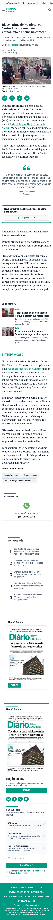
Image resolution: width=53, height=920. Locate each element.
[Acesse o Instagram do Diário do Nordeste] (8, 799)
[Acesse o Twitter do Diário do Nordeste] (20, 799)
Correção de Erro (26, 901)
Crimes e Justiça (30, 475)
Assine (40, 888)
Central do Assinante (19, 892)
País (17, 309)
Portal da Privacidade (38, 896)
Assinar (14, 685)
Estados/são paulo (11, 475)
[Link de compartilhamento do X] (19, 98)
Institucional (37, 892)
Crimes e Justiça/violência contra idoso (19, 481)
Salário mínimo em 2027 (30, 3)
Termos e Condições (34, 871)
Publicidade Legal (27, 888)
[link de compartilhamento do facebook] (12, 98)
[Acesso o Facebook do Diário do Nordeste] (14, 799)
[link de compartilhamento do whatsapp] (4, 98)
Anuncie (13, 888)
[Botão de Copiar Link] (27, 98)
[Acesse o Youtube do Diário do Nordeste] (26, 799)
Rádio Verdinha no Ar (11, 3)
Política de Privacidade (18, 873)
